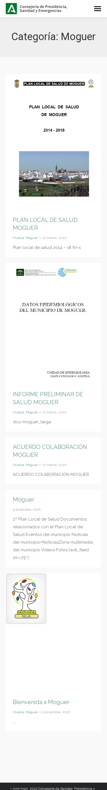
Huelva (18, 238)
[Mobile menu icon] (97, 8)
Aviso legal (20, 788)
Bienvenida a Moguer (41, 702)
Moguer (32, 238)
